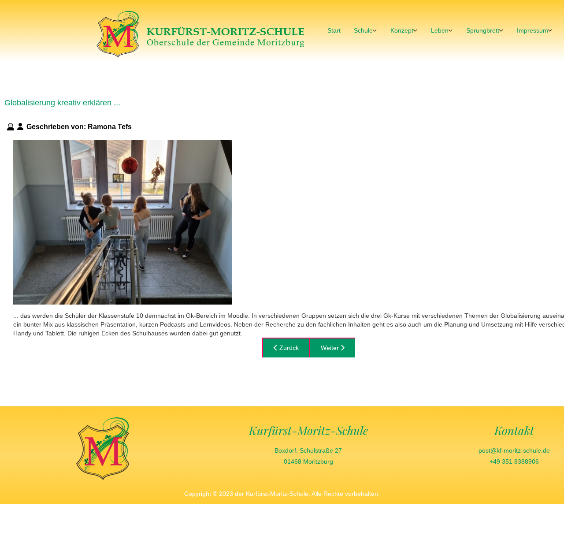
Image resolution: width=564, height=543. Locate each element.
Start (334, 30)
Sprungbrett (482, 30)
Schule (363, 30)
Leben (440, 30)
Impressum (532, 30)
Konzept (401, 30)
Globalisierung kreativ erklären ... (62, 102)
